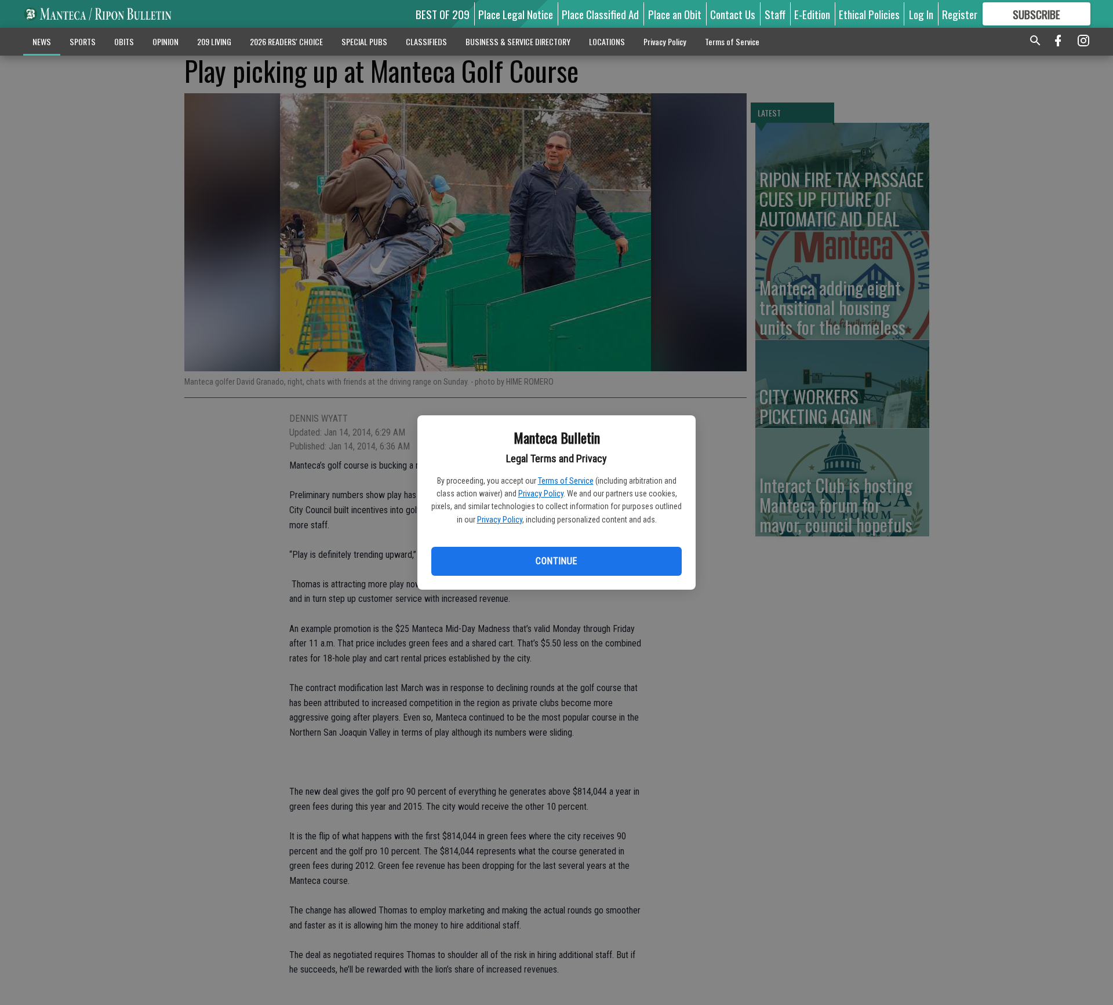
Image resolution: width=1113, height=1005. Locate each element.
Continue (556, 561)
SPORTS (83, 41)
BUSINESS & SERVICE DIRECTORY (517, 41)
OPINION (165, 41)
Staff (775, 13)
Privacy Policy (540, 493)
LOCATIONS (607, 41)
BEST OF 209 (443, 13)
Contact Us (732, 13)
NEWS (41, 41)
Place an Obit (674, 13)
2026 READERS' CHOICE (286, 41)
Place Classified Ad (600, 13)
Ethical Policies (869, 13)
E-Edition (812, 13)
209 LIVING (214, 41)
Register (959, 13)
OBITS (124, 41)
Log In (921, 13)
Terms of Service (566, 480)
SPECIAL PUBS (364, 41)
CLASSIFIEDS (426, 41)
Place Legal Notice (515, 13)
